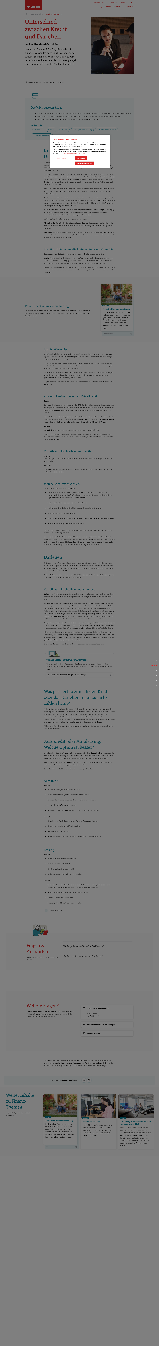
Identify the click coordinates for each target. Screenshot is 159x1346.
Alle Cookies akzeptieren (84, 163)
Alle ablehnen (81, 158)
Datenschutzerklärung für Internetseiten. (74, 153)
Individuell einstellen (60, 158)
